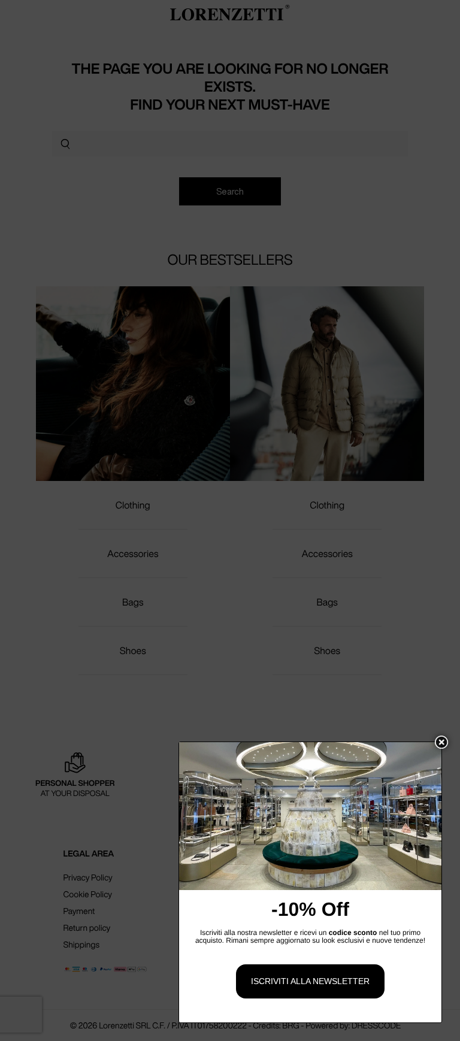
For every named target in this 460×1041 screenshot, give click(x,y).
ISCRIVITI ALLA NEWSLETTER (310, 981)
